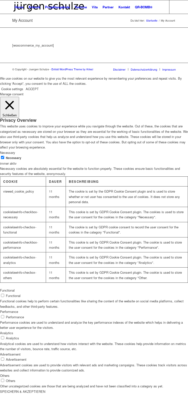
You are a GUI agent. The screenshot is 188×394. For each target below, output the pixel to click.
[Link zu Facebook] (21, 20)
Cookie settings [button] (12, 88)
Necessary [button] (7, 152)
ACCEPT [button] (32, 88)
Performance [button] (9, 311)
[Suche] (159, 7)
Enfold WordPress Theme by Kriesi (72, 69)
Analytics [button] (6, 333)
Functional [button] (7, 290)
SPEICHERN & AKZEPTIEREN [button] (22, 391)
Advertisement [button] (10, 354)
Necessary (13, 158)
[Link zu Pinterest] (13, 20)
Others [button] (5, 375)
